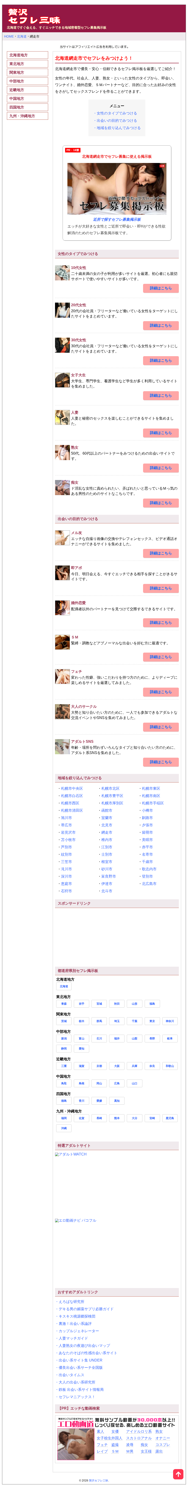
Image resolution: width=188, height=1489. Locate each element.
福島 (152, 1003)
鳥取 (64, 1083)
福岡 (64, 1118)
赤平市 (147, 847)
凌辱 (129, 1445)
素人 (100, 1431)
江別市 (106, 847)
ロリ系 (146, 1431)
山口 (134, 1083)
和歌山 (170, 1066)
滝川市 (66, 869)
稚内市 (106, 840)
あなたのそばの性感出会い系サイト (88, 1353)
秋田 (117, 1003)
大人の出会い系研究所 (77, 1382)
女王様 (146, 1451)
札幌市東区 (151, 788)
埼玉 (117, 1021)
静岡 (64, 1048)
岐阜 (170, 1038)
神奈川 (170, 1021)
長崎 (99, 1118)
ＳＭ (115, 1451)
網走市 (106, 832)
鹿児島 (170, 1118)
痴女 (144, 1445)
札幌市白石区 (72, 796)
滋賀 (81, 1066)
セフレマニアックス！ (77, 1397)
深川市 (66, 876)
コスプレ (162, 1445)
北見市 (106, 825)
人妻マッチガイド (73, 1338)
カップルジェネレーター (79, 1331)
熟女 (159, 1431)
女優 (115, 1431)
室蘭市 (106, 818)
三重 (64, 1066)
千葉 (134, 1021)
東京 (152, 1021)
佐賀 (81, 1118)
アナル (146, 1438)
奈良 (152, 1066)
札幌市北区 (110, 788)
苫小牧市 (68, 840)
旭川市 (66, 818)
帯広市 (66, 825)
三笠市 (66, 862)
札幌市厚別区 (112, 803)
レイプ (102, 1451)
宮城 (99, 1003)
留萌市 (147, 832)
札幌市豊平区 (112, 796)
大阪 (117, 1066)
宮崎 (152, 1118)
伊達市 (106, 884)
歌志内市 (149, 869)
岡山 (99, 1083)
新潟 (64, 1038)
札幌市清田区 (72, 810)
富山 (81, 1038)
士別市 (106, 854)
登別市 (147, 876)
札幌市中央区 (72, 788)
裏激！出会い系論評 (75, 1324)
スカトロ (133, 1438)
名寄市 (147, 854)
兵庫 (134, 1066)
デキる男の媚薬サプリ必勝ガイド (86, 1309)
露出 (159, 1451)
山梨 (134, 1038)
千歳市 (147, 862)
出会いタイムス (71, 1375)
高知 (117, 1100)
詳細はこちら (161, 288)
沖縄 (64, 1128)
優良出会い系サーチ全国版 (81, 1368)
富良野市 (108, 876)
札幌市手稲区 (153, 803)
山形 (134, 1003)
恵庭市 (66, 884)
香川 (81, 1100)
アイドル (133, 1431)
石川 (99, 1038)
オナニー (162, 1438)
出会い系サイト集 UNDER (80, 1360)
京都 (99, 1066)
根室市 (106, 862)
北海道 (64, 986)
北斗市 (106, 891)
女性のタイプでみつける (117, 113)
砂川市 (106, 869)
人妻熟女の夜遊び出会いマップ (84, 1346)
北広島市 (149, 884)
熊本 (117, 1118)
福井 (117, 1038)
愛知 (81, 1048)
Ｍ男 (129, 1451)
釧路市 (147, 818)
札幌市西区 (70, 803)
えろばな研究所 (71, 1302)
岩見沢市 (68, 832)
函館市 (106, 810)
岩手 (81, 1003)
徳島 (64, 1100)
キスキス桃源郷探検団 (77, 1316)
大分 (134, 1118)
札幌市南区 (151, 796)
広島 (117, 1083)
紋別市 (66, 854)
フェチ (102, 1445)
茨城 (64, 1021)
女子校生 (104, 1438)
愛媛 (99, 1100)
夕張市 (147, 825)
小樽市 (147, 810)
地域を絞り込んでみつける (119, 128)
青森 (64, 1003)
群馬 (99, 1021)
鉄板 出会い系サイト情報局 (81, 1389)
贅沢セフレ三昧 (98, 1480)
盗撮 (115, 1445)
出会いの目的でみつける (117, 120)
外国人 (116, 1438)
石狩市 (66, 891)
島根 (81, 1083)
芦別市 (66, 847)
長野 (152, 1038)
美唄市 (147, 840)
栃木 (81, 1021)
